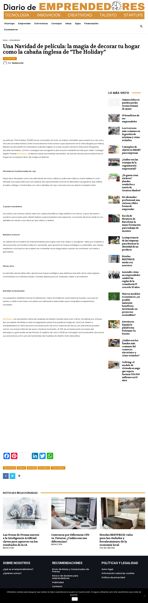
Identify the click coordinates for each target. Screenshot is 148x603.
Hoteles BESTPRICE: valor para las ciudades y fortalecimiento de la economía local (116, 540)
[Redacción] (5, 63)
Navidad (32, 467)
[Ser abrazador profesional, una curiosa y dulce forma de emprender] (114, 200)
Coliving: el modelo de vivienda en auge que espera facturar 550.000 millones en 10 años (131, 371)
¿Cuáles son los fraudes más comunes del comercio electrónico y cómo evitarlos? (130, 348)
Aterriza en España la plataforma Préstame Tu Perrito (129, 327)
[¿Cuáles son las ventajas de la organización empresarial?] (114, 162)
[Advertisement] (53, 110)
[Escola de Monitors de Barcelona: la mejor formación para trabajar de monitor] (114, 218)
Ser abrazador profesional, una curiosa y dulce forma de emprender (131, 203)
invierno (21, 467)
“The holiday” (58, 467)
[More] (19, 476)
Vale (75, 599)
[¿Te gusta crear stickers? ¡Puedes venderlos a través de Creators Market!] (114, 178)
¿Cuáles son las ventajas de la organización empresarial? (130, 164)
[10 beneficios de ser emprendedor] (114, 118)
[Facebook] (6, 476)
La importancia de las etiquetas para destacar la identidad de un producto (130, 243)
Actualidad (15, 40)
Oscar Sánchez (107, 548)
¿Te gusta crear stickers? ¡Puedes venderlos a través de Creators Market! (131, 183)
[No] (144, 595)
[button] (141, 26)
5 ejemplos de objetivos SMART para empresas (131, 149)
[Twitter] (12, 476)
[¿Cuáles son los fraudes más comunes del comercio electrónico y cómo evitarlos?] (114, 343)
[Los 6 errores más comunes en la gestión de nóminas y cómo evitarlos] (114, 131)
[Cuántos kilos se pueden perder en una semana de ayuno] (114, 102)
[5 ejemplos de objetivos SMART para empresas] (114, 149)
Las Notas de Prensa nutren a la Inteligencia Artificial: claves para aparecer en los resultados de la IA (21, 540)
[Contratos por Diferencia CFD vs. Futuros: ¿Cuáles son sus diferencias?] (74, 513)
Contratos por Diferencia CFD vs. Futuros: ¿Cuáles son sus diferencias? (70, 538)
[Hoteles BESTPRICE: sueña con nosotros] (114, 259)
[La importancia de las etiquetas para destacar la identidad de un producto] (114, 240)
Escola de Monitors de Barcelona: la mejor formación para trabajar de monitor (131, 223)
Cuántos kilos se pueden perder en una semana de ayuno (131, 104)
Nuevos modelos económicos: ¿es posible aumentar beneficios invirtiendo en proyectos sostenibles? (131, 304)
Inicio (5, 40)
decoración (9, 467)
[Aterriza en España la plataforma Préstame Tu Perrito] (114, 324)
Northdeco (22, 153)
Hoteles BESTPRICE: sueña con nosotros (128, 261)
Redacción (18, 63)
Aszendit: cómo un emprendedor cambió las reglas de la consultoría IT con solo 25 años (131, 280)
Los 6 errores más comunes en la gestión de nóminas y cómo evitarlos (131, 134)
